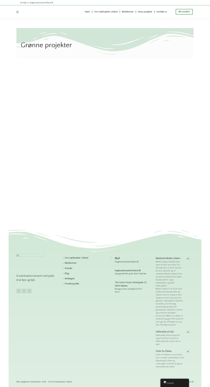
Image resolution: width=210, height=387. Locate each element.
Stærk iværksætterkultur (32, 110)
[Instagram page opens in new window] (185, 2)
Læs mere (25, 137)
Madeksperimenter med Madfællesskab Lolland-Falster (158, 94)
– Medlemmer (69, 263)
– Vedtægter (69, 278)
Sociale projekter (106, 115)
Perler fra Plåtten (164, 351)
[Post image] (47, 78)
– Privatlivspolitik (71, 283)
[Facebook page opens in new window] (180, 2)
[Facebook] (18, 291)
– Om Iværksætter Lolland (75, 258)
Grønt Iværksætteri (33, 101)
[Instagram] (24, 291)
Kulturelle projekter (88, 115)
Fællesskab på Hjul (91, 106)
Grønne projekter (49, 107)
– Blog (66, 273)
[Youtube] (29, 291)
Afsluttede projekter (30, 107)
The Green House (32, 178)
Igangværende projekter (107, 111)
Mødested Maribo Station (168, 258)
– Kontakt (67, 268)
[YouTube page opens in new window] (191, 2)
